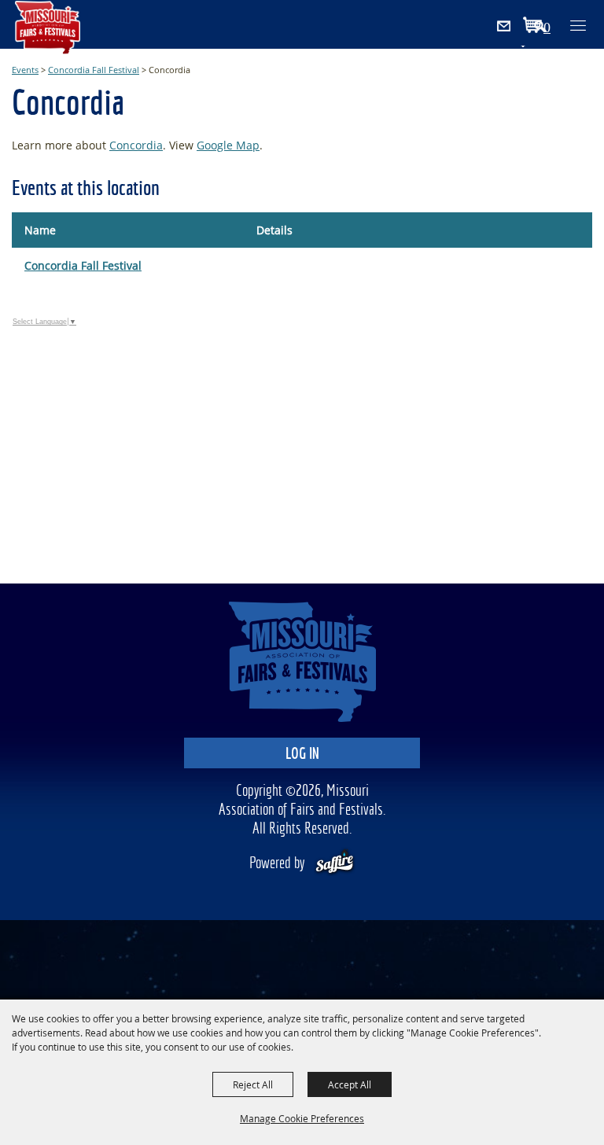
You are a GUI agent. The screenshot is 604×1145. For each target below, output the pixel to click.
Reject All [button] (253, 1084)
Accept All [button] (349, 1084)
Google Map (228, 145)
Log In (302, 754)
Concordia (136, 145)
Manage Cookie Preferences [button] (302, 1118)
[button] (547, 27)
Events (25, 69)
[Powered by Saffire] (334, 863)
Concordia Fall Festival (93, 69)
